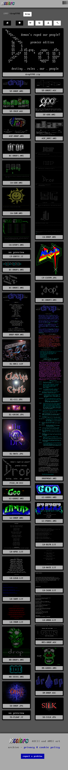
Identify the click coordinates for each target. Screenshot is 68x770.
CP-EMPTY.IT (16, 256)
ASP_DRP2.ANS (49, 138)
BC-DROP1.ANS (16, 156)
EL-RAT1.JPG (16, 454)
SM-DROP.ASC (49, 693)
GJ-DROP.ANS (16, 518)
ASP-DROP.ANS (16, 136)
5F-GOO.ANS (49, 115)
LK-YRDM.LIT (16, 622)
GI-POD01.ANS (49, 521)
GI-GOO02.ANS (16, 498)
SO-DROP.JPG (16, 706)
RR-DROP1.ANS (16, 660)
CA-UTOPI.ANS (16, 245)
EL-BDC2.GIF (16, 364)
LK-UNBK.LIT (49, 620)
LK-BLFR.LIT (49, 544)
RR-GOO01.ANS (49, 668)
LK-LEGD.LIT (16, 578)
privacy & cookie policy (42, 747)
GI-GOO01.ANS (49, 497)
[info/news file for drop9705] (19, 23)
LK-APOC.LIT (16, 552)
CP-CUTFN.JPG (49, 278)
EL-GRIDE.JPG (16, 415)
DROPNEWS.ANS (49, 478)
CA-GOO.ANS (16, 183)
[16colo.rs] (8, 4)
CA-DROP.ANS (49, 237)
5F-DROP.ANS (16, 91)
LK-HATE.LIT (49, 567)
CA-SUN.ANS (16, 213)
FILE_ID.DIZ (16, 483)
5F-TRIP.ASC (16, 111)
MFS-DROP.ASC (49, 642)
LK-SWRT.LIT (16, 599)
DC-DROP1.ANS (16, 270)
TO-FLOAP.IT (16, 717)
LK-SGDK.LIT (49, 590)
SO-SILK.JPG (49, 717)
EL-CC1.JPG (16, 399)
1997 (5, 13)
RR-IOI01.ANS (16, 677)
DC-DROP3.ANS (49, 300)
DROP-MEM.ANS (16, 335)
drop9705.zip (32, 74)
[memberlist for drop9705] (7, 23)
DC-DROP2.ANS (16, 288)
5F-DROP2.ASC (49, 90)
